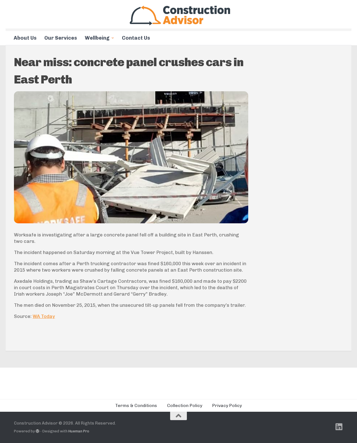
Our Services (60, 38)
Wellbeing (97, 38)
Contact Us (136, 38)
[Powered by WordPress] (37, 431)
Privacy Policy (227, 405)
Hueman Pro (78, 431)
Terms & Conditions (136, 405)
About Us (25, 38)
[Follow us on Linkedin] (339, 427)
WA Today (44, 316)
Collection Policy (184, 405)
